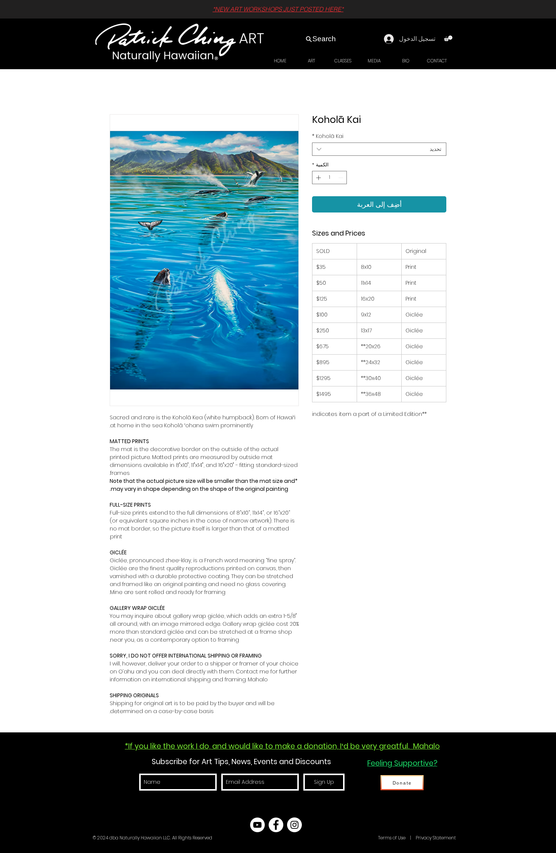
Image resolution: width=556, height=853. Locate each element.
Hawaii (369, 837)
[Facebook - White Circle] (276, 824)
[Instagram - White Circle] (294, 824)
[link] (448, 38)
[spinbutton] (329, 177)
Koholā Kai (327, 136)
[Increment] (317, 177)
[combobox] (379, 149)
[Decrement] (341, 177)
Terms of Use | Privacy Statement (416, 837)
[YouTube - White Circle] (257, 824)
